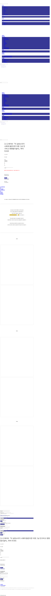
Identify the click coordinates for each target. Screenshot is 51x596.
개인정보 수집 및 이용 (3, 515)
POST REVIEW (2, 524)
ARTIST (4, 22)
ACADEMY (5, 24)
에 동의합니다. (5, 515)
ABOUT (3, 35)
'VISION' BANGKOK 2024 (8, 57)
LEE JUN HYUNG (6, 14)
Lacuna (4, 10)
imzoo (4, 13)
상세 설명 (1, 188)
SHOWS (3, 18)
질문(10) (1, 193)
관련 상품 (1, 194)
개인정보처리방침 (2, 585)
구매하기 (2, 534)
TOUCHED (5, 11)
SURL (4, 8)
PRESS (4, 17)
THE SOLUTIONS (6, 39)
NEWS (3, 15)
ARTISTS (3, 5)
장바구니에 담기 (2, 568)
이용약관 (1, 584)
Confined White (6, 48)
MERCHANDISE (5, 23)
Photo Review (3, 522)
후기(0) (1, 192)
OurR (4, 9)
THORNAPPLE (5, 7)
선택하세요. (6, 160)
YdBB (4, 44)
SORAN (4, 6)
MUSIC (3, 52)
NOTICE (5, 16)
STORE (3, 21)
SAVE (1, 521)
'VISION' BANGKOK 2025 (7, 20)
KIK (4, 45)
